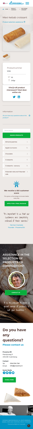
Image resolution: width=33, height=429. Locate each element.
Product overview (13, 9)
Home (6, 9)
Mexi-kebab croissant (24, 9)
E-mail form (9, 380)
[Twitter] (14, 97)
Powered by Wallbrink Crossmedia (16, 424)
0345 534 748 (14, 363)
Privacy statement (25, 422)
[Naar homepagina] (16, 3)
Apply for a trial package (16, 203)
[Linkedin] (19, 97)
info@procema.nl (16, 366)
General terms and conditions (11, 422)
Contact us (16, 292)
